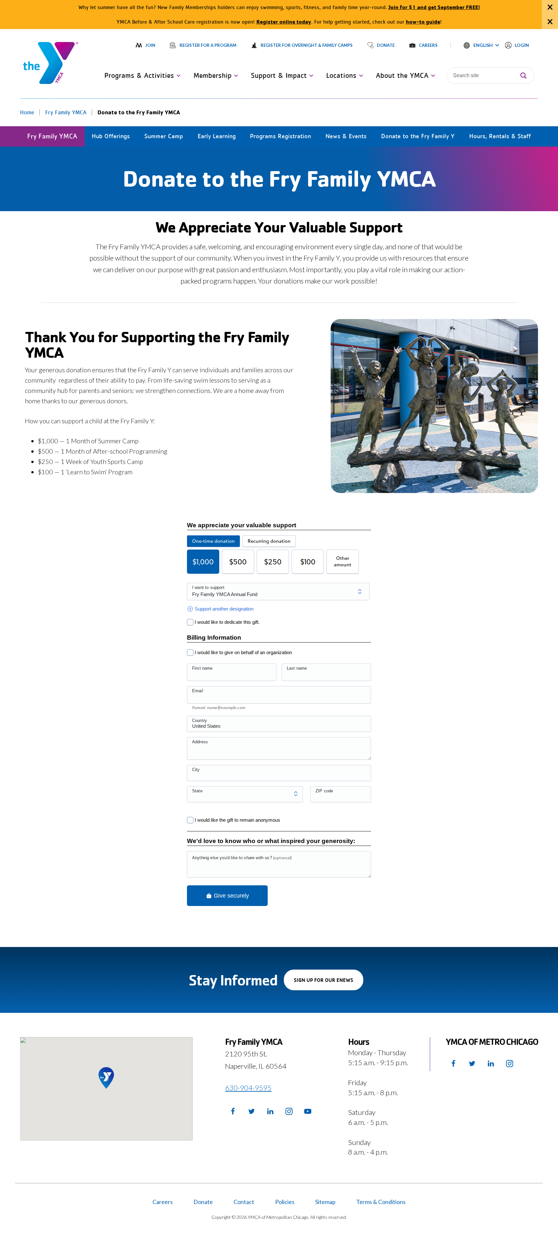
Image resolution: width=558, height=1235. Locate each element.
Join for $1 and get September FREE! (434, 7)
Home (27, 112)
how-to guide (423, 21)
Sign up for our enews (328, 983)
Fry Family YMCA (66, 112)
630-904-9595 (248, 1087)
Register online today (283, 21)
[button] (481, 45)
